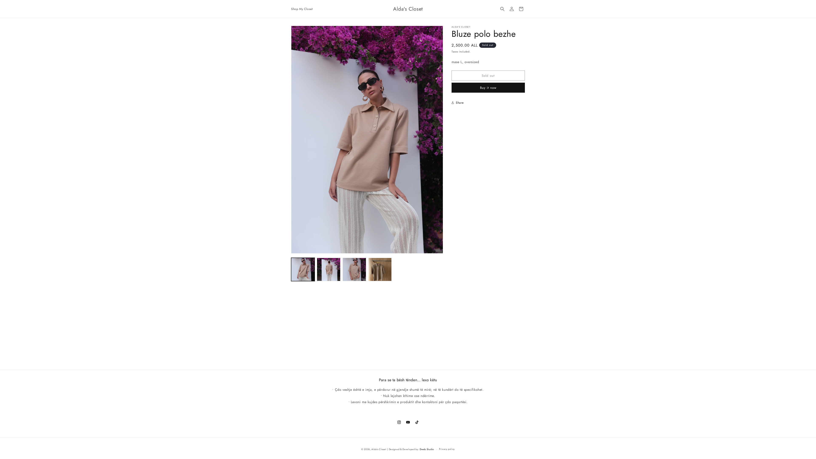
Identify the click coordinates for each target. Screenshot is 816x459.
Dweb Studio (427, 449)
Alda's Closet (378, 449)
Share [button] (460, 103)
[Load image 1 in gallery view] (303, 269)
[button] (502, 9)
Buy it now (488, 87)
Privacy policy (447, 449)
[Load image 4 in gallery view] (380, 269)
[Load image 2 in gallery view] (328, 269)
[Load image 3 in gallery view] (354, 269)
